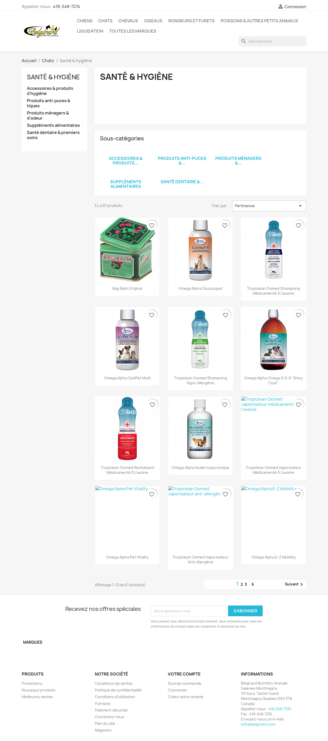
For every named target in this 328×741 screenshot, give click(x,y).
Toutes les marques (132, 31)
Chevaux (128, 21)
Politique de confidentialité (118, 690)
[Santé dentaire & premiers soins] (182, 175)
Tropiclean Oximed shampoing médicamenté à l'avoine (273, 291)
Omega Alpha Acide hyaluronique (200, 467)
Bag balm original (127, 288)
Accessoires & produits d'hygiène (50, 91)
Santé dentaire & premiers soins (53, 135)
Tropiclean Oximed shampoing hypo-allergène (200, 381)
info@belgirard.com (258, 724)
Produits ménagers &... (238, 161)
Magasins (103, 730)
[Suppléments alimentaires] (125, 175)
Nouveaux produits (38, 690)
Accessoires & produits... (125, 161)
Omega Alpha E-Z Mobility (273, 557)
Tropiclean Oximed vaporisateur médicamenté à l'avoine (273, 470)
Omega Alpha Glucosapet (200, 288)
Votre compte (184, 674)
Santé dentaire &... (182, 182)
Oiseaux (153, 21)
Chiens (85, 21)
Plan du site (105, 723)
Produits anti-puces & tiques (48, 103)
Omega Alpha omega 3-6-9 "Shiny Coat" (273, 381)
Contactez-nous (109, 716)
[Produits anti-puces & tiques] (182, 151)
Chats (105, 21)
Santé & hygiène (53, 77)
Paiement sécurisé (111, 710)
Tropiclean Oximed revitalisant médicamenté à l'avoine (127, 470)
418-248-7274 (66, 6)
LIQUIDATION (90, 31)
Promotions (32, 683)
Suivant (295, 584)
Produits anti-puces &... (182, 161)
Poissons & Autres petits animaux (259, 21)
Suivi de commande (184, 683)
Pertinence (269, 206)
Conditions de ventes (114, 683)
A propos (103, 703)
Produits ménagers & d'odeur (48, 115)
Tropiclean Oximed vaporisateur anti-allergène (200, 560)
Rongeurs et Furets (191, 21)
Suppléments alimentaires (53, 125)
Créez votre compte (185, 696)
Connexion (177, 690)
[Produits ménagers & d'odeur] (238, 151)
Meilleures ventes (37, 696)
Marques (32, 642)
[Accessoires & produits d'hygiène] (125, 151)
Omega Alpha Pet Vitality (127, 557)
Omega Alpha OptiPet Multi (127, 378)
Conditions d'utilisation (115, 696)
